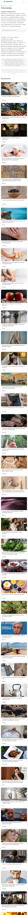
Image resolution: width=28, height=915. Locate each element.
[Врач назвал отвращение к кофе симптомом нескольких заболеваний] (14, 880)
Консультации (4, 5)
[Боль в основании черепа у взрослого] (14, 859)
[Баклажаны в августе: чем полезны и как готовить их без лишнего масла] (14, 756)
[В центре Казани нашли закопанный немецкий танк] (14, 673)
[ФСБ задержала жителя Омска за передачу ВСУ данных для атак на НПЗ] (14, 901)
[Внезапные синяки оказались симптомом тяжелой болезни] (14, 237)
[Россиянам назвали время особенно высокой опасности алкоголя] (14, 652)
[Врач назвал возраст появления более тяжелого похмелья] (14, 818)
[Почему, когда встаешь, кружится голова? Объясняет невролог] (14, 507)
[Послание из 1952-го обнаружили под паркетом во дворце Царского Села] (14, 175)
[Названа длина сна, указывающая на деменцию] (14, 133)
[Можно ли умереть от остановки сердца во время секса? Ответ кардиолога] (14, 154)
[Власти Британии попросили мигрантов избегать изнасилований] (14, 382)
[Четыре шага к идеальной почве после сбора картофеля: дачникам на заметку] (14, 714)
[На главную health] (8, 1)
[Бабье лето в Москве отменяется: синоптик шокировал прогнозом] (14, 320)
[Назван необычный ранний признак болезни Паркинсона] (14, 444)
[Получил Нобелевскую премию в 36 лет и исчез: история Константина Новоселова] (14, 776)
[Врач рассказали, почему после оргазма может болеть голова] (14, 465)
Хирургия (11, 5)
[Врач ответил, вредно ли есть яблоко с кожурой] (14, 299)
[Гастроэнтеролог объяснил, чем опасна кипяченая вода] (14, 693)
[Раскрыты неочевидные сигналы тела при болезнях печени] (14, 278)
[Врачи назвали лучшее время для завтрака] (14, 590)
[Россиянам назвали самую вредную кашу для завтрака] (14, 569)
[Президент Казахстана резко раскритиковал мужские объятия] (14, 631)
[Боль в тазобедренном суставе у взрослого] (14, 403)
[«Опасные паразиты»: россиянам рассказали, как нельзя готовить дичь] (14, 424)
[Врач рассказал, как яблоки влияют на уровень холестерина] (14, 112)
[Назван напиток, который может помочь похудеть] (14, 527)
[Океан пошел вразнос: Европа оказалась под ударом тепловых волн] (14, 216)
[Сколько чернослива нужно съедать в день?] (14, 195)
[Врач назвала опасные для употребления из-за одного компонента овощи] (14, 548)
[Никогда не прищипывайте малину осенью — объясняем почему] (14, 610)
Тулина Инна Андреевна (12, 37)
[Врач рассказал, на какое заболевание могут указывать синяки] (14, 341)
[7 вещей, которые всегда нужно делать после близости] (14, 361)
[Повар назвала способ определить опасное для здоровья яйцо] (14, 258)
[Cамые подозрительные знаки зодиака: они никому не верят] (14, 797)
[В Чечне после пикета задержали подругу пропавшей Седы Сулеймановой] (14, 839)
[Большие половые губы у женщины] (14, 92)
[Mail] (4, 1)
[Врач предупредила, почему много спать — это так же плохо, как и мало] (14, 735)
